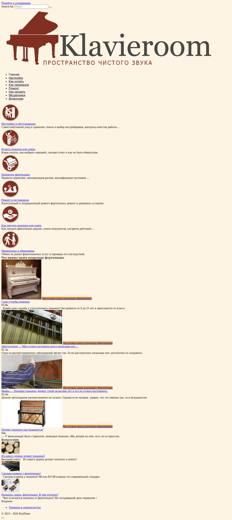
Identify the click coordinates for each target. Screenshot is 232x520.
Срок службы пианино (15, 301)
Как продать (17, 92)
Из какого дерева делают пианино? (23, 456)
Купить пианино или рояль (18, 149)
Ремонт (14, 88)
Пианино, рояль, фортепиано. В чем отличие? (29, 494)
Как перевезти (19, 85)
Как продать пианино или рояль (21, 225)
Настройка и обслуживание (18, 123)
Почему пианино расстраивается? (22, 429)
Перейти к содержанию (16, 3)
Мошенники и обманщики (17, 250)
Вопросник (16, 98)
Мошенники (17, 95)
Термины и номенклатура (25, 507)
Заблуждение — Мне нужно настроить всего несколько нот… (39, 346)
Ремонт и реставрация (15, 200)
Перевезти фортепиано (15, 174)
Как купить (16, 81)
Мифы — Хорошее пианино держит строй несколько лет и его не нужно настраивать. (54, 391)
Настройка (16, 78)
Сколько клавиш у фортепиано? (21, 473)
